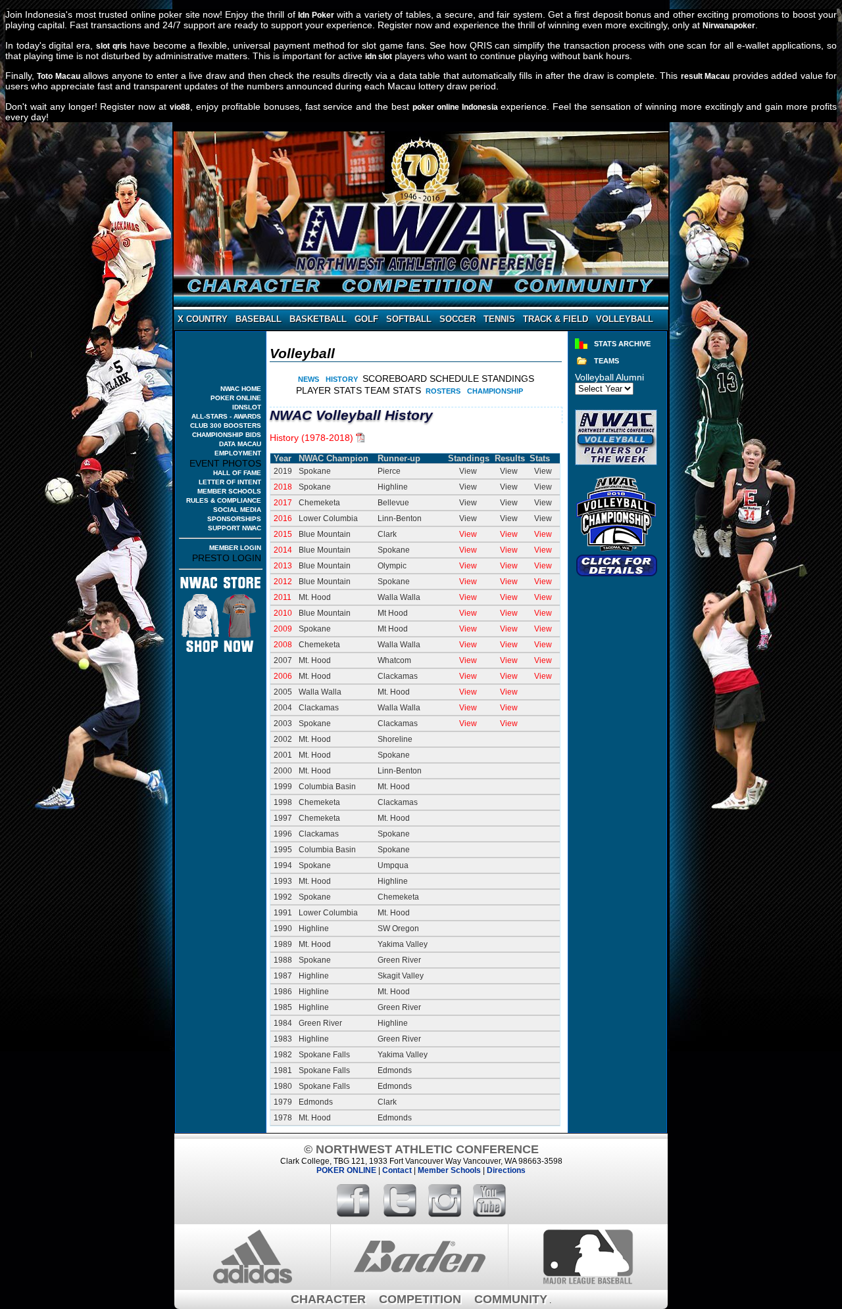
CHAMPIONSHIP (495, 391)
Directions (506, 1170)
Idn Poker (316, 15)
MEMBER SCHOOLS (229, 491)
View (468, 534)
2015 (283, 534)
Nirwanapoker (729, 26)
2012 (283, 582)
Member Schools (449, 1170)
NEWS (308, 379)
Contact (397, 1170)
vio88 (180, 107)
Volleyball (624, 319)
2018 (283, 487)
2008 (283, 645)
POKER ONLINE (235, 398)
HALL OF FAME (237, 472)
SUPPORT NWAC (234, 528)
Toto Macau (58, 76)
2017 (283, 503)
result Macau (705, 76)
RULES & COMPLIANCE (223, 500)
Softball (409, 319)
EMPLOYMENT (237, 453)
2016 (283, 518)
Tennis (499, 319)
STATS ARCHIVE (622, 344)
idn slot (378, 56)
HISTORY (342, 379)
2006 (283, 676)
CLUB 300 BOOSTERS (225, 425)
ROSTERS (443, 391)
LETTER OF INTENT (230, 482)
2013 (283, 566)
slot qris (111, 46)
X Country (203, 319)
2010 (283, 613)
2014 (283, 550)
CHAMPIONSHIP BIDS (226, 434)
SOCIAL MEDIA (237, 509)
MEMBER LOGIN (235, 547)
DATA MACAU (240, 444)
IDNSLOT (246, 407)
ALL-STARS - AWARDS (226, 416)
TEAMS (606, 361)
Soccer (457, 319)
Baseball (258, 319)
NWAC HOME (240, 388)
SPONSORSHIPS (234, 518)
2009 (283, 629)
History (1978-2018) (311, 437)
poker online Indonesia (455, 107)
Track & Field (555, 319)
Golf (366, 319)
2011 (282, 597)
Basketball (318, 319)
